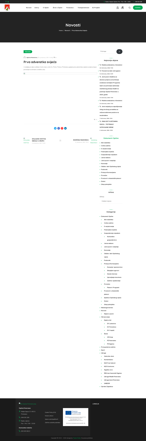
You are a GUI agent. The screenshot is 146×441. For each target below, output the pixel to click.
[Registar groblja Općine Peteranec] (117, 8)
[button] (129, 7)
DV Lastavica (111, 323)
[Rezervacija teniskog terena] (122, 8)
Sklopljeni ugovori (113, 270)
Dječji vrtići (107, 320)
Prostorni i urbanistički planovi (111, 178)
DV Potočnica (111, 327)
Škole (106, 334)
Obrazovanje (105, 317)
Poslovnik (104, 169)
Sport (103, 350)
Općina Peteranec (31, 57)
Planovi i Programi (113, 287)
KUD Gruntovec (109, 366)
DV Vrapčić (110, 330)
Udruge (103, 353)
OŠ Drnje (110, 337)
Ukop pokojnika (106, 184)
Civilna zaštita (105, 146)
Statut (103, 181)
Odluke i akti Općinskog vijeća (111, 166)
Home (61, 30)
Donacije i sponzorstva (114, 267)
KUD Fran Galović (109, 363)
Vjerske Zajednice (107, 386)
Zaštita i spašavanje (113, 281)
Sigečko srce (108, 370)
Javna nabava (105, 157)
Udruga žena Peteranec (112, 380)
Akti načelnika (105, 143)
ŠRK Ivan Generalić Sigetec (113, 373)
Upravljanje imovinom (114, 277)
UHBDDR (107, 383)
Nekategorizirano (107, 307)
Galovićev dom (109, 356)
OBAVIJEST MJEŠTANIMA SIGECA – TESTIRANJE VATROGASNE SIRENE (109, 124)
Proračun (104, 175)
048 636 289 (138, 2)
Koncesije (104, 163)
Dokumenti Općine (111, 138)
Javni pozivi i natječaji (108, 160)
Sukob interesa (112, 274)
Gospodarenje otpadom (109, 154)
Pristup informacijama (108, 172)
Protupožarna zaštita (108, 347)
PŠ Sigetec (110, 344)
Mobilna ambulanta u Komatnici (112, 65)
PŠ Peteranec (111, 340)
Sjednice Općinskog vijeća (112, 298)
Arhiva (102, 197)
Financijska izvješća (107, 151)
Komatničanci (108, 359)
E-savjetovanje (106, 149)
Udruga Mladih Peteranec (112, 376)
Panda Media (77, 438)
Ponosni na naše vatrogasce (111, 71)
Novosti (67, 30)
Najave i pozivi (109, 314)
